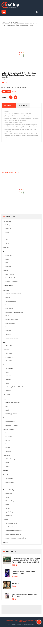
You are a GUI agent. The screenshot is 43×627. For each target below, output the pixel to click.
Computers (6, 290)
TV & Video (9, 360)
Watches (8, 390)
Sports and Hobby (8, 490)
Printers (8, 327)
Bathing (8, 225)
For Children (9, 436)
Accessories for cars (12, 523)
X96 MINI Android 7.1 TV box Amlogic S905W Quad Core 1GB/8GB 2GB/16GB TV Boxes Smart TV (21, 200)
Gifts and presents (8, 429)
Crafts (7, 497)
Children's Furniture (11, 421)
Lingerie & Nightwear (12, 281)
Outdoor (8, 508)
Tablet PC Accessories (12, 338)
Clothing (8, 372)
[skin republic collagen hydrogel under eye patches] (7, 596)
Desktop (8, 297)
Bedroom (5, 270)
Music (7, 504)
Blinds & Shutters (8, 285)
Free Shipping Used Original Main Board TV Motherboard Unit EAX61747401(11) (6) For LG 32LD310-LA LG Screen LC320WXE (26, 560)
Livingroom (6, 455)
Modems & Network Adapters (14, 312)
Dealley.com (17, 624)
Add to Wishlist (14, 91)
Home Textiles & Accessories (14, 278)
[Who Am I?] (7, 585)
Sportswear (9, 515)
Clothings (8, 228)
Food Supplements (11, 414)
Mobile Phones (10, 482)
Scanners (8, 330)
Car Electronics (10, 527)
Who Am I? (15, 583)
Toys (7, 239)
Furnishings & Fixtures (12, 425)
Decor (5, 342)
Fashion (5, 365)
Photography (9, 357)
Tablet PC (8, 334)
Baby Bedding (10, 274)
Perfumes (8, 266)
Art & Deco (9, 345)
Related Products (10, 173)
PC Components (10, 323)
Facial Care (9, 255)
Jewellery (8, 379)
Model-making (10, 501)
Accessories (9, 368)
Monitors (8, 316)
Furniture (5, 418)
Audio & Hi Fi (9, 353)
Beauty (5, 252)
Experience (9, 433)
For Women (9, 444)
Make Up (8, 263)
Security (8, 236)
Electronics (13, 22)
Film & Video (6, 394)
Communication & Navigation (14, 530)
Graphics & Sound (11, 301)
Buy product (6, 91)
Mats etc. (5, 470)
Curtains (8, 466)
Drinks (7, 406)
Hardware (8, 305)
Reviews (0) (23, 105)
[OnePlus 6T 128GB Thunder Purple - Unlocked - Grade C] (7, 573)
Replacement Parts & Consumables (16, 538)
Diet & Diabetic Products (13, 402)
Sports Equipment (11, 512)
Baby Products (7, 221)
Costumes (8, 376)
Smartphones (7, 475)
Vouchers (8, 451)
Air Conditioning (10, 459)
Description (9, 105)
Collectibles (9, 493)
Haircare (8, 259)
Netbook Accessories (12, 319)
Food (7, 232)
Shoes (7, 383)
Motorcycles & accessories (13, 534)
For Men (8, 440)
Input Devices (9, 308)
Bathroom (6, 247)
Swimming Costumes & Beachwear (16, 387)
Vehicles (5, 519)
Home (3, 22)
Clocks (8, 462)
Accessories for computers (13, 294)
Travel (7, 243)
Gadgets (8, 447)
